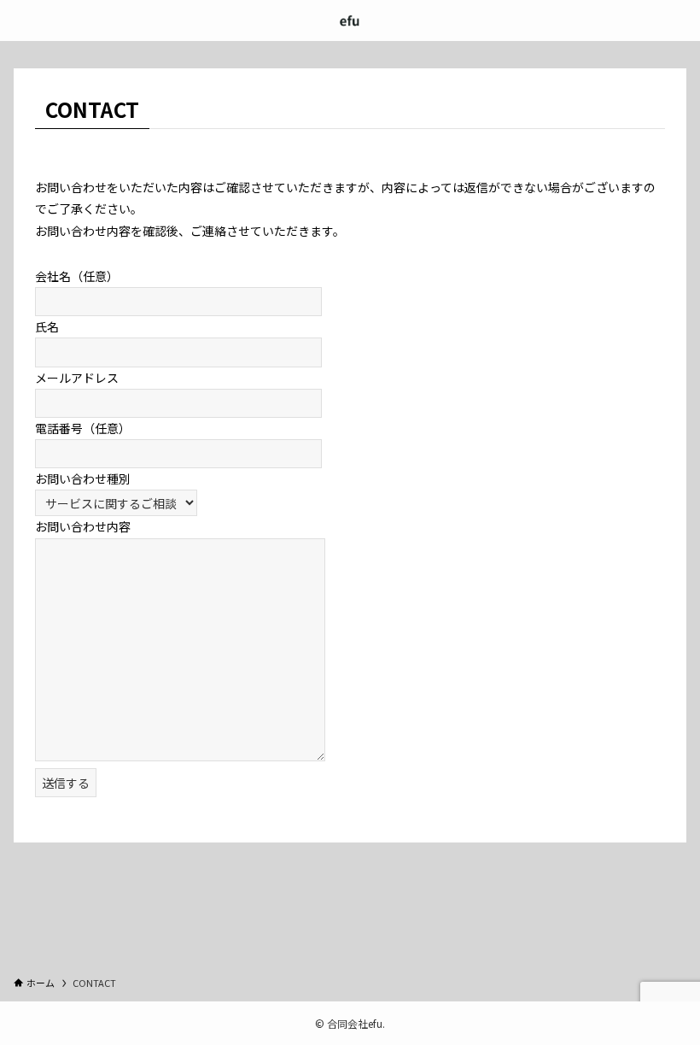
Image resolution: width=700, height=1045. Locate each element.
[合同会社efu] (350, 20)
